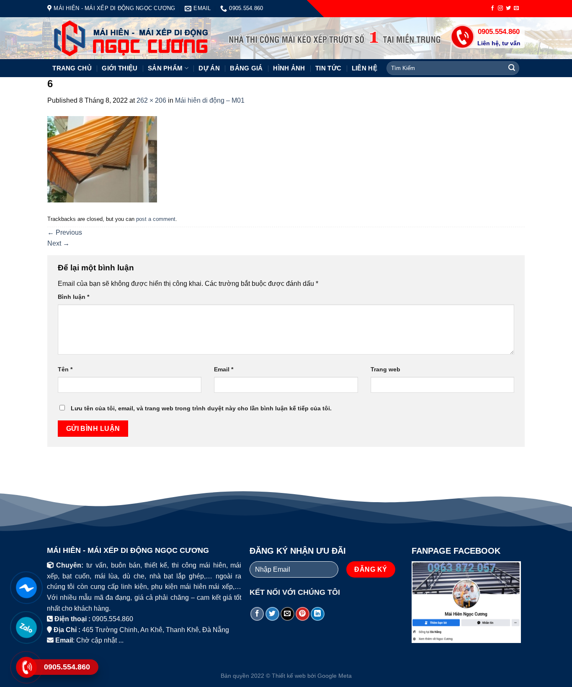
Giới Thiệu (119, 68)
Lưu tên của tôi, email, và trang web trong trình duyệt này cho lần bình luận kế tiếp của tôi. (201, 408)
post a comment (155, 219)
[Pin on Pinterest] (302, 614)
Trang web (385, 369)
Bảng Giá (246, 68)
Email (223, 369)
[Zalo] (26, 627)
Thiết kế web (289, 675)
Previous (64, 232)
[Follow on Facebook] (492, 8)
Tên (65, 369)
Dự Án (209, 68)
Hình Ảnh (289, 68)
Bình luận (73, 296)
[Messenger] (26, 587)
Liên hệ (364, 68)
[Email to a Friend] (287, 614)
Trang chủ (72, 68)
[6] (102, 158)
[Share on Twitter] (272, 614)
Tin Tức (328, 68)
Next (58, 243)
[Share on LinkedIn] (318, 614)
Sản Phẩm (165, 68)
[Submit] (512, 68)
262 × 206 (151, 100)
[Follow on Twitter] (508, 8)
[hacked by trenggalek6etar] (117, 38)
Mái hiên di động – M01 (210, 100)
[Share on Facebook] (257, 614)
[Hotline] (26, 667)
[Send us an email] (516, 8)
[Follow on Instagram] (500, 8)
